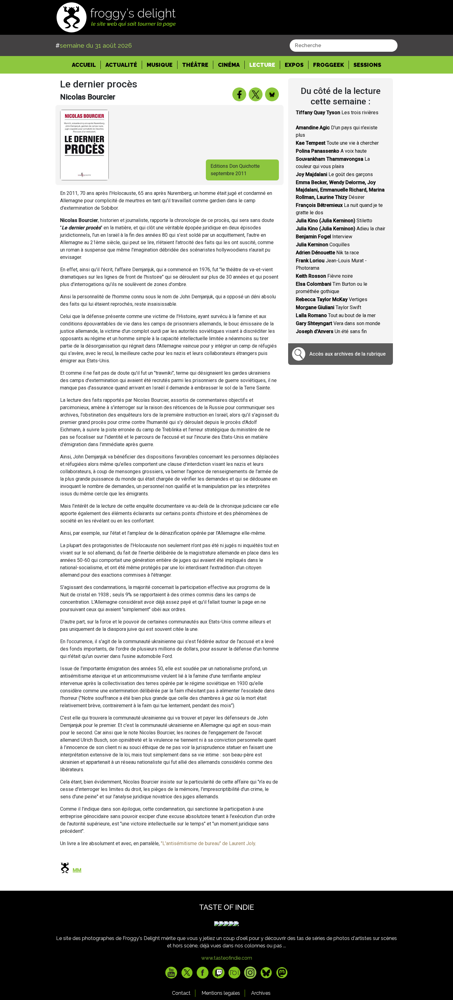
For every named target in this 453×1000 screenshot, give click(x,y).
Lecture (262, 65)
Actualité (121, 65)
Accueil (86, 64)
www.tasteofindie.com (226, 958)
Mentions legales (221, 993)
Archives (261, 993)
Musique (160, 65)
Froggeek (328, 65)
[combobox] (343, 46)
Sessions (367, 65)
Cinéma (229, 65)
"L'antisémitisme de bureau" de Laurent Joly (208, 843)
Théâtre (195, 65)
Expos (294, 65)
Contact (181, 993)
